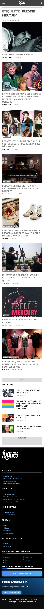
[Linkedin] (3, 560)
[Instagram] (23, 557)
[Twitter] (23, 560)
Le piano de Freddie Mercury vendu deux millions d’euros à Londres (20, 188)
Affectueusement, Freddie (17, 54)
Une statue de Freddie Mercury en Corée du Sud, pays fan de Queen (20, 278)
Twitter (28, 560)
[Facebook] (3, 557)
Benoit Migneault (7, 57)
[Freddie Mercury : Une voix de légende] (22, 302)
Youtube (7, 563)
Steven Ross (5, 149)
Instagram (29, 557)
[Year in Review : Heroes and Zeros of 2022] (8, 418)
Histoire (6, 137)
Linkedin (7, 560)
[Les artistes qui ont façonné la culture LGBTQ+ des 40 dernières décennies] (22, 123)
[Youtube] (3, 563)
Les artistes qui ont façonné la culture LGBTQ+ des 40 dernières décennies (21, 144)
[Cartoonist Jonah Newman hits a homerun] (8, 429)
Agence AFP (5, 238)
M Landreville (6, 194)
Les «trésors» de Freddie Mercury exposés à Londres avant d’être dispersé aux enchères (22, 233)
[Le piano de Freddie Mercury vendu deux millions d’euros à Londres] (22, 168)
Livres (5, 50)
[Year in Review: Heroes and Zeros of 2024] (8, 393)
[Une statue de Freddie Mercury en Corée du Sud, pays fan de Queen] (22, 257)
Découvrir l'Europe (11, 357)
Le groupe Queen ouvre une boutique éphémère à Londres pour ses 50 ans (20, 364)
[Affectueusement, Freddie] (22, 37)
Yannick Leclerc (6, 104)
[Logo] (22, 3)
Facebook (8, 557)
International (9, 226)
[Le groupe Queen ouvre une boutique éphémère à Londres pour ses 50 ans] (22, 344)
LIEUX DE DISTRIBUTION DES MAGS (17, 566)
